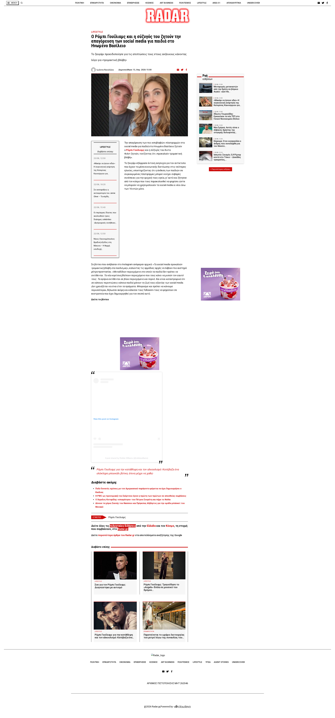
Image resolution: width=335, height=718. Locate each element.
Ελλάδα (151, 525)
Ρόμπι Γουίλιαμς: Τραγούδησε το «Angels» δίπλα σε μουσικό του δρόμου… (161, 587)
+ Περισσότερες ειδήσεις (220, 169)
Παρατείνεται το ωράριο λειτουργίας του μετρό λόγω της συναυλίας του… (164, 636)
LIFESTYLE (201, 3)
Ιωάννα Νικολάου (105, 69)
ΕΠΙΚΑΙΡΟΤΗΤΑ (97, 3)
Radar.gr (123, 529)
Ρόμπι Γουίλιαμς (117, 517)
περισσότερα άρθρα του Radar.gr (116, 535)
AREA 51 (216, 3)
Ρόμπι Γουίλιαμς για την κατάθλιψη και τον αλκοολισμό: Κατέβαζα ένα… (114, 636)
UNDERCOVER (253, 3)
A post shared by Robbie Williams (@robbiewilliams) (126, 458)
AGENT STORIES (221, 662)
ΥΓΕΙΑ (208, 662)
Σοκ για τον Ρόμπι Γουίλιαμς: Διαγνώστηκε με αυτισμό (110, 586)
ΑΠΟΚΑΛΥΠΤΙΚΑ (234, 3)
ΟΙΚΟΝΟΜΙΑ (115, 3)
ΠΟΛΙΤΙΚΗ (79, 3)
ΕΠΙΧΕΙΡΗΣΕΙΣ (133, 3)
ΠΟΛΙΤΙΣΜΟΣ (185, 3)
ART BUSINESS (166, 3)
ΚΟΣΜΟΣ (150, 3)
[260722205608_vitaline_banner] (139, 353)
